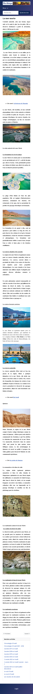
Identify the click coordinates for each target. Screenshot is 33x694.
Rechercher (25, 13)
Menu (4, 8)
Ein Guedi (16, 397)
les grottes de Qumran (16, 460)
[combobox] (11, 13)
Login (16, 689)
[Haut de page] (30, 691)
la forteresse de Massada (21, 103)
